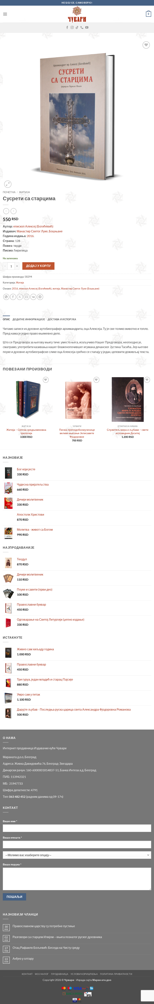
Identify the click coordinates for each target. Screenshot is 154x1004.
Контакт (27, 974)
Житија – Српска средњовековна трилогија (26, 431)
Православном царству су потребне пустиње (44, 926)
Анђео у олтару (23, 958)
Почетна (9, 192)
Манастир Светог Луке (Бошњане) (80, 288)
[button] (5, 14)
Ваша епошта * (12, 837)
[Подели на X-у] (20, 297)
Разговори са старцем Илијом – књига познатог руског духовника (57, 937)
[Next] (151, 412)
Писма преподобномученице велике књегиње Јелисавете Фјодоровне (77, 433)
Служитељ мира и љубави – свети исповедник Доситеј (127, 431)
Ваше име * (10, 821)
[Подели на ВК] (33, 297)
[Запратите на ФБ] (67, 27)
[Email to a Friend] (26, 297)
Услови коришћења (84, 974)
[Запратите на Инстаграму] (72, 27)
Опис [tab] (6, 319)
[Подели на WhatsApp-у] (6, 297)
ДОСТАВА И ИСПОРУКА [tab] (62, 319)
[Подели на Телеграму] (40, 297)
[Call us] (81, 27)
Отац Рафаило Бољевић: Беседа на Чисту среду (46, 947)
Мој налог (42, 974)
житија (56, 288)
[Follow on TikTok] (77, 27)
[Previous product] (13, 211)
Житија (24, 192)
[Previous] (3, 412)
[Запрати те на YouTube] (86, 27)
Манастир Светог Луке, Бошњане (40, 231)
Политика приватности (116, 974)
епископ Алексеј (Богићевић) (33, 226)
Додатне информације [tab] (29, 319)
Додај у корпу (38, 265)
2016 (30, 236)
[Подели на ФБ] (13, 297)
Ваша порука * (12, 864)
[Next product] (6, 211)
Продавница (59, 974)
